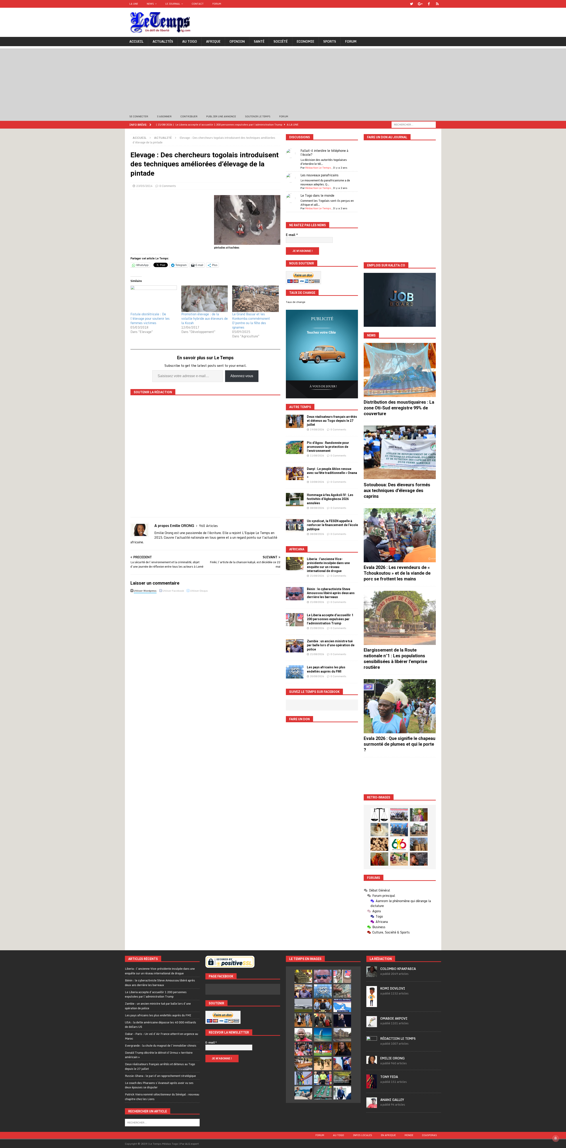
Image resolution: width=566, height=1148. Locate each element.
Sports (329, 41)
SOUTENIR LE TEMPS (257, 116)
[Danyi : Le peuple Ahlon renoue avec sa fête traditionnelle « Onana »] (295, 473)
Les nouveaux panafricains (319, 175)
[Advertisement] (283, 79)
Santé (259, 41)
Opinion (237, 41)
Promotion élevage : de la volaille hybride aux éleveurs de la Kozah (204, 318)
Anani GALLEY (392, 1099)
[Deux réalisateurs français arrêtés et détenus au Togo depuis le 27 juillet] (295, 421)
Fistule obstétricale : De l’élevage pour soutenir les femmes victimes (150, 318)
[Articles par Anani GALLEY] (371, 1105)
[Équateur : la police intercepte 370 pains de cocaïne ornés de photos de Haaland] (323, 1092)
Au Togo (189, 41)
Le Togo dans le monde (317, 195)
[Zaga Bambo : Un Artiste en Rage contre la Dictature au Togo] (379, 859)
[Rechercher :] (414, 124)
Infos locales (362, 1135)
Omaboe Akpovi (393, 1018)
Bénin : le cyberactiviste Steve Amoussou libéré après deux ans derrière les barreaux (331, 593)
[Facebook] (429, 4)
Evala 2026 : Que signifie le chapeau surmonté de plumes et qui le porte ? (399, 744)
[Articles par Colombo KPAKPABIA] (371, 974)
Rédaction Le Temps (318, 167)
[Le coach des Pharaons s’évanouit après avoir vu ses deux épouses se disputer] (342, 1020)
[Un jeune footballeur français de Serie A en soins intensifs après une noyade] (303, 1049)
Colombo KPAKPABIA (398, 968)
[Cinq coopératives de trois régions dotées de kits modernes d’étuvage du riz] (419, 829)
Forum (216, 4)
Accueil (136, 41)
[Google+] (420, 4)
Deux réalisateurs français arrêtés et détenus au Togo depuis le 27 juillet (332, 420)
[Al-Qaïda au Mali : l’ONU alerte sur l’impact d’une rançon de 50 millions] (323, 1063)
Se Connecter (138, 116)
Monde (409, 1135)
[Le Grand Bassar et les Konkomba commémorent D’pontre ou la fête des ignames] (255, 298)
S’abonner (164, 116)
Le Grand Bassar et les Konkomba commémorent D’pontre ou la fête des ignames (251, 321)
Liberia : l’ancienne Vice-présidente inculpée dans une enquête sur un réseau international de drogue (160, 971)
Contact (198, 4)
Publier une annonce (221, 116)
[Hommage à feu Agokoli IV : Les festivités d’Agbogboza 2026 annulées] (295, 499)
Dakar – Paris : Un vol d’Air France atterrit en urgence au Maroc (161, 1036)
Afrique (213, 41)
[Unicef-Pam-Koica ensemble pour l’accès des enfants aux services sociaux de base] (399, 829)
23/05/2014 (144, 185)
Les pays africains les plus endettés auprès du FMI (158, 1015)
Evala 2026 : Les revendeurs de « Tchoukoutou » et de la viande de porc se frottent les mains (397, 573)
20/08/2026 (317, 676)
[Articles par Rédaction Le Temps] (371, 1044)
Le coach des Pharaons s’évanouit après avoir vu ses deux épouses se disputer (159, 1085)
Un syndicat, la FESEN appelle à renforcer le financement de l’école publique (332, 525)
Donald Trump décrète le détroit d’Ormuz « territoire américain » (159, 1055)
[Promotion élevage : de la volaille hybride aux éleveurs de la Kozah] (204, 298)
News (150, 4)
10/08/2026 (317, 482)
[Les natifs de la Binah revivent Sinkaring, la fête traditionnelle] (399, 859)
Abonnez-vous (241, 376)
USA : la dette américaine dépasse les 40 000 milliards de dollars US (160, 1024)
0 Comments (167, 185)
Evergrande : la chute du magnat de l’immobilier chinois (160, 1045)
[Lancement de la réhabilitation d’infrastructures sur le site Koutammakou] (419, 844)
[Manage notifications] (555, 1138)
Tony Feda (389, 1076)
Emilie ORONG (392, 1058)
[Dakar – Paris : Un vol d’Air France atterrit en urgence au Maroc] (303, 1005)
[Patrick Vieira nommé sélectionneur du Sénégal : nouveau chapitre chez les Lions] (303, 1034)
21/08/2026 (317, 576)
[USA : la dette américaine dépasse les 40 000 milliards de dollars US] (342, 991)
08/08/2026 (317, 508)
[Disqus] (205, 657)
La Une (133, 4)
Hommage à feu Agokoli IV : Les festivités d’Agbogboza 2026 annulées (330, 499)
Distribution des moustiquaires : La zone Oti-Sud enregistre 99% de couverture (399, 407)
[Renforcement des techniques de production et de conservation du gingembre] (379, 844)
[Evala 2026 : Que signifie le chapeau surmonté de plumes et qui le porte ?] (400, 706)
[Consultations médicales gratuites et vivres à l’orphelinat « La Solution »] (399, 814)
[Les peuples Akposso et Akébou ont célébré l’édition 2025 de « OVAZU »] (379, 829)
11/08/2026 (317, 456)
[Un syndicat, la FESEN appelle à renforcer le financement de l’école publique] (295, 525)
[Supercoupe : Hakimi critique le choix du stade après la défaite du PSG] (323, 1049)
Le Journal (172, 4)
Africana (296, 549)
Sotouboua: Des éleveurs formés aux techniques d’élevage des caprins (397, 490)
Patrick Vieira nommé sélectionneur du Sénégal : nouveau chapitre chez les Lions (162, 1096)
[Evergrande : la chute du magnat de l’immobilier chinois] (323, 1005)
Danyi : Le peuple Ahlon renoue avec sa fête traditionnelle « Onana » (332, 473)
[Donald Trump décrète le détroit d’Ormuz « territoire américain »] (342, 1005)
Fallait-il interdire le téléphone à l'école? (324, 152)
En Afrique (388, 1135)
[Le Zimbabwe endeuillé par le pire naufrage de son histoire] (303, 1063)
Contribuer (188, 116)
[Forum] (437, 4)
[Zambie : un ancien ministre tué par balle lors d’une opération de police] (295, 645)
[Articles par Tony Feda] (371, 1085)
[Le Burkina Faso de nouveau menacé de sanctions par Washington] (342, 1063)
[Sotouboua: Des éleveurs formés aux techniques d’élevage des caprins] (400, 453)
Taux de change (295, 302)
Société (280, 41)
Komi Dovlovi (392, 988)
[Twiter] (411, 4)
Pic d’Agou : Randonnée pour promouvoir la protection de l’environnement (328, 446)
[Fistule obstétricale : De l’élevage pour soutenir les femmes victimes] (153, 298)
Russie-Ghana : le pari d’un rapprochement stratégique (160, 1075)
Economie (305, 41)
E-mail (292, 235)
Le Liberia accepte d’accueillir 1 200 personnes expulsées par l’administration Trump (330, 619)
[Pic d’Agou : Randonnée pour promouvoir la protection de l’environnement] (295, 447)
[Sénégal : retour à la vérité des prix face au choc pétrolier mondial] (303, 1078)
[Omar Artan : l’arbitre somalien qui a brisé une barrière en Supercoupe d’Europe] (323, 1078)
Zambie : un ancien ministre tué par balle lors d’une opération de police (330, 645)
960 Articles (208, 525)
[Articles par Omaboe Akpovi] (371, 1024)
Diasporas (429, 1135)
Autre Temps (300, 407)
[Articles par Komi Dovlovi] (371, 1004)
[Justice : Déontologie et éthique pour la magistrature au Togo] (379, 814)
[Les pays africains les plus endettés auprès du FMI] (295, 672)
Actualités (163, 41)
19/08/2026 (317, 429)
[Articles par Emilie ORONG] (371, 1061)
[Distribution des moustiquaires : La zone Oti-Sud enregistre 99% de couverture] (400, 370)
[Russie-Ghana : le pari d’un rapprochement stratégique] (323, 1020)
